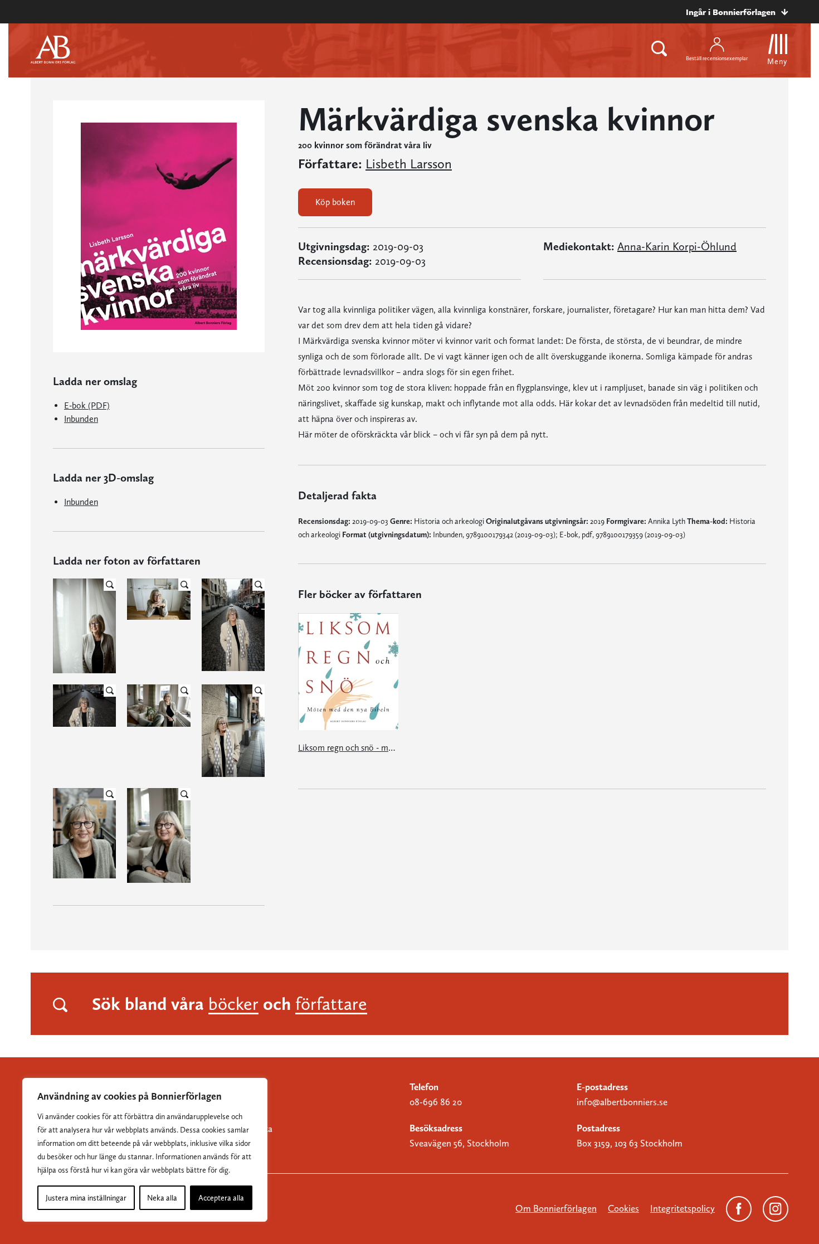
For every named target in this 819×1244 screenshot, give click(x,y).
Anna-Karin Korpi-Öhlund (677, 246)
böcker (233, 1003)
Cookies (623, 1208)
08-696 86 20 (436, 1101)
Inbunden (81, 419)
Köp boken (335, 202)
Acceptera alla (221, 1197)
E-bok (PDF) (87, 405)
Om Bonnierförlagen (556, 1208)
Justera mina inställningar (86, 1197)
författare (331, 1003)
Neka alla (162, 1197)
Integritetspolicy (682, 1208)
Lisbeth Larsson (408, 164)
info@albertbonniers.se (622, 1101)
